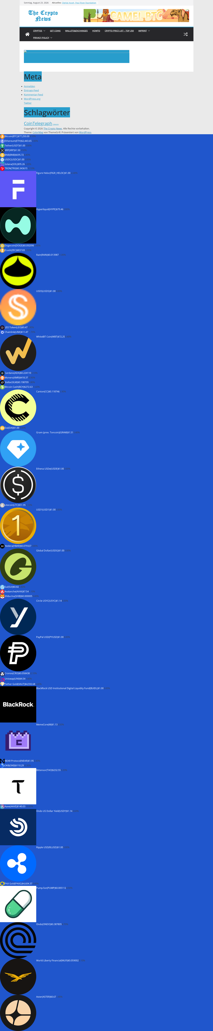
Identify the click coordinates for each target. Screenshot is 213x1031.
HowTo (96, 30)
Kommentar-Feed (33, 94)
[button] (43, 31)
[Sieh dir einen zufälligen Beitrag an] (185, 34)
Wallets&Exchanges (76, 30)
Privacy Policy (41, 37)
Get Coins (55, 30)
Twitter (28, 103)
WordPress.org (32, 98)
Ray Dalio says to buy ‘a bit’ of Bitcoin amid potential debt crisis (78, 3)
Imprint (142, 30)
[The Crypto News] (27, 34)
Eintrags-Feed (31, 90)
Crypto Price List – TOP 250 (119, 30)
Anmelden (29, 86)
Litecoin (56, 124)
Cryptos (37, 30)
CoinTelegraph (38, 123)
